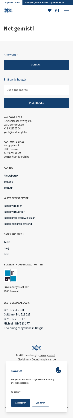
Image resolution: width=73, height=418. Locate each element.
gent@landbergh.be (15, 132)
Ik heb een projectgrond (18, 224)
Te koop (8, 182)
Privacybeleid (47, 355)
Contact (36, 65)
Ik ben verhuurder (14, 212)
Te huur (8, 188)
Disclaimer (23, 360)
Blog (6, 248)
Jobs (6, 254)
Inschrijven (36, 103)
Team (7, 242)
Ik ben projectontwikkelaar (19, 218)
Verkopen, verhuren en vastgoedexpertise (44, 2)
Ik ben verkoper (13, 206)
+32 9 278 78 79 (12, 153)
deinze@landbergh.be (16, 157)
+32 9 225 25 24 (12, 129)
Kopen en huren (12, 2)
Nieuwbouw (11, 176)
